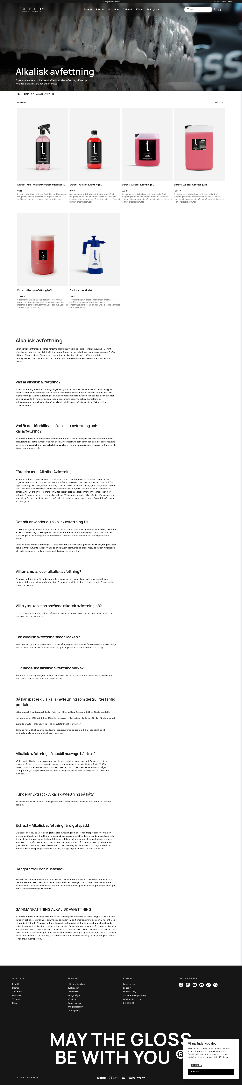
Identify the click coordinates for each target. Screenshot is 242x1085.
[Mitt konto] (214, 9)
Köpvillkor (72, 999)
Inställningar (196, 1065)
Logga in (127, 988)
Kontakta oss (129, 984)
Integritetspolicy (75, 1006)
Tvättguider (153, 9)
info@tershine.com (132, 999)
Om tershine (73, 991)
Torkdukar (17, 991)
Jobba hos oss (74, 1003)
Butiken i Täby (129, 991)
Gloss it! (195, 1071)
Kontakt (230, 1)
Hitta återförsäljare (76, 984)
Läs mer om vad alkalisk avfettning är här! (60, 550)
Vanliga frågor (74, 995)
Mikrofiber (114, 9)
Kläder (139, 9)
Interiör (100, 9)
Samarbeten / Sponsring (134, 995)
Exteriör (88, 9)
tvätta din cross (80, 547)
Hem (18, 94)
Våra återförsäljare (219, 1)
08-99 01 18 (128, 1003)
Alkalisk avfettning (24, 389)
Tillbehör (128, 9)
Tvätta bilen (57, 544)
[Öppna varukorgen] (219, 9)
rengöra (28, 402)
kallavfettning (59, 770)
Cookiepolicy (74, 1010)
